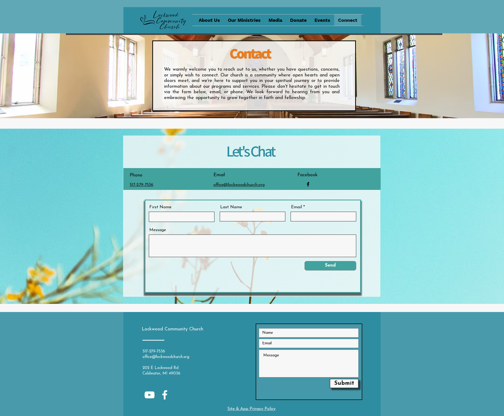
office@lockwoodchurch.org (166, 357)
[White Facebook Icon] (165, 395)
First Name (160, 207)
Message (157, 230)
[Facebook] (308, 184)
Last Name (231, 207)
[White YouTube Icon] (149, 395)
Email (296, 207)
